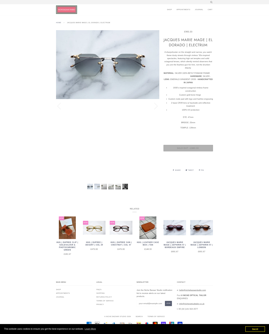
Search (139, 316)
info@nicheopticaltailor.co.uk (191, 304)
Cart (210, 9)
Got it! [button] (255, 329)
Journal (199, 9)
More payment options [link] (188, 163)
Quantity (188, 133)
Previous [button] (61, 106)
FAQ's (98, 289)
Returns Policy (104, 297)
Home (58, 22)
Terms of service (105, 301)
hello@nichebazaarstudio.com (192, 290)
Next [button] (154, 106)
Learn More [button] (90, 329)
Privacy (100, 304)
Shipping (100, 293)
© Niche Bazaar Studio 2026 (117, 316)
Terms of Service (156, 316)
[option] (107, 106)
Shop (169, 9)
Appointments (183, 9)
